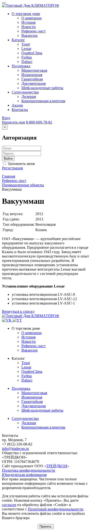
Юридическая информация (24, 475)
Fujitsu (26, 376)
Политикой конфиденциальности (55, 509)
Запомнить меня (21, 164)
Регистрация (12, 168)
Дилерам (28, 423)
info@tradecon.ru (15, 448)
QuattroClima (31, 371)
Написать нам (13, 122)
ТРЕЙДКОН (56, 466)
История (28, 337)
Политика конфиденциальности (28, 470)
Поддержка (21, 388)
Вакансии (29, 350)
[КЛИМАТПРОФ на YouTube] (17, 320)
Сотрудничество (25, 418)
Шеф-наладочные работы (42, 410)
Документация (33, 406)
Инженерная (31, 397)
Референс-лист (33, 346)
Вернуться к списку (18, 311)
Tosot (25, 363)
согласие (9, 505)
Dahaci (26, 380)
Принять (46, 526)
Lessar (26, 367)
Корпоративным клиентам (43, 427)
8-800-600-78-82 (39, 122)
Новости (28, 341)
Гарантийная (32, 401)
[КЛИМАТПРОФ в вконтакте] (7, 320)
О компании (31, 333)
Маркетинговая (34, 393)
